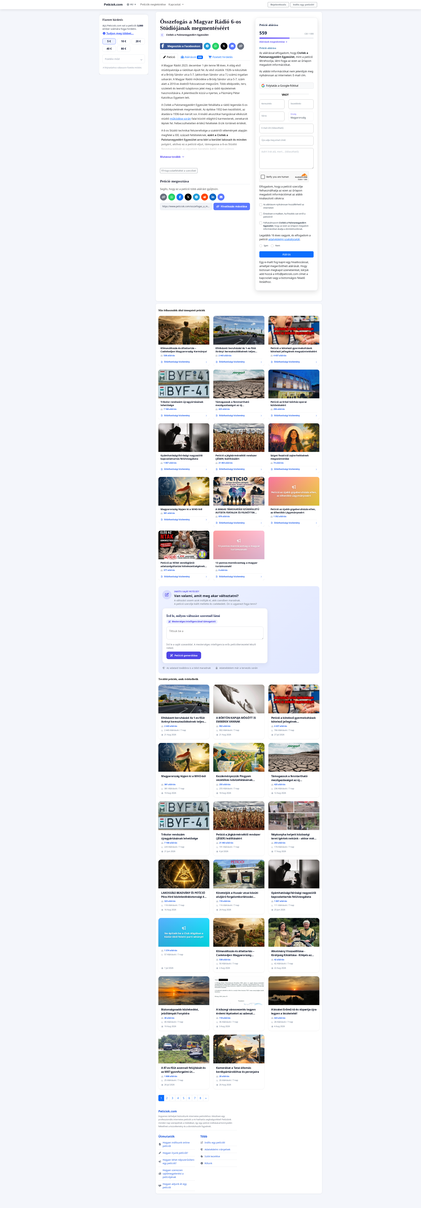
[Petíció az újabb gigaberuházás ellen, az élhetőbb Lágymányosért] (293, 502)
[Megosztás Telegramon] (207, 46)
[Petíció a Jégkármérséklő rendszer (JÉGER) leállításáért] (238, 448)
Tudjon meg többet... (120, 33)
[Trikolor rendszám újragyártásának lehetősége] (183, 394)
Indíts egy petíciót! (303, 4)
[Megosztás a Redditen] (204, 197)
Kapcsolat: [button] (175, 4)
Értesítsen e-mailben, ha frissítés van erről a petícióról (284, 215)
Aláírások (193, 57)
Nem (277, 245)
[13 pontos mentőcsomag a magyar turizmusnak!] (238, 555)
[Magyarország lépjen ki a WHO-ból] (183, 500)
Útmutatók (166, 1136)
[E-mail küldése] (232, 46)
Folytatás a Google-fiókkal (282, 85)
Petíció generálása (186, 655)
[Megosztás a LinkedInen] (212, 197)
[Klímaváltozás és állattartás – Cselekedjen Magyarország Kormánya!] (183, 341)
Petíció (170, 57)
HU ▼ (133, 4)
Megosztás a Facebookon (183, 46)
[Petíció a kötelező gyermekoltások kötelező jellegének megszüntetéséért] (293, 341)
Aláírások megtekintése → (273, 41)
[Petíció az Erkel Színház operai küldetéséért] (293, 394)
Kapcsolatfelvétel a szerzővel (180, 170)
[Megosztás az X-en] (224, 46)
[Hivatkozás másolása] (240, 46)
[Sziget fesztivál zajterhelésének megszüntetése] (293, 448)
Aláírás (286, 254)
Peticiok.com (113, 4)
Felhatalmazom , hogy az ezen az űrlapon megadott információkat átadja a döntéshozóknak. (286, 225)
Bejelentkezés (278, 4)
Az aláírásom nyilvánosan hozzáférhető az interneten (283, 206)
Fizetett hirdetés (222, 57)
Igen (266, 245)
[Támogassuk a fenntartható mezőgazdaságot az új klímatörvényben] (238, 394)
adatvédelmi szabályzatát (284, 239)
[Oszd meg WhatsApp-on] (215, 46)
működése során (180, 118)
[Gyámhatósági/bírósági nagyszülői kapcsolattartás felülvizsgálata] (183, 448)
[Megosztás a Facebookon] (179, 197)
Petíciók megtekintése (153, 4)
